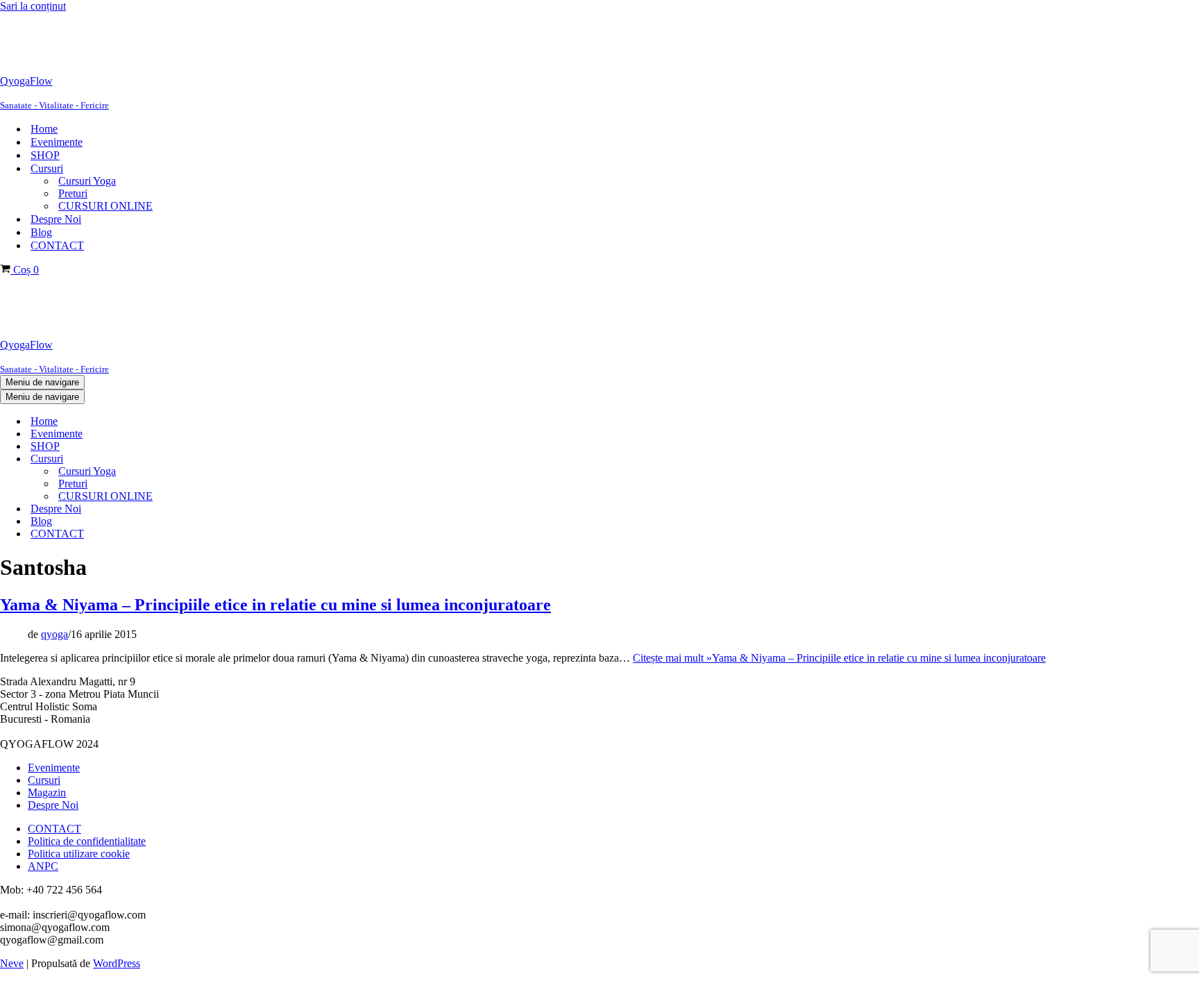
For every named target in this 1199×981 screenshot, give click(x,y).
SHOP (45, 155)
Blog (41, 232)
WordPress (116, 963)
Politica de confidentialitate (87, 841)
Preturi (72, 193)
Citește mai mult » (839, 658)
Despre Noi (56, 219)
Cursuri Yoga (87, 181)
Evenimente (57, 142)
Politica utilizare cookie (79, 854)
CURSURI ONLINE (105, 206)
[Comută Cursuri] (236, 459)
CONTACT (57, 245)
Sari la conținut (33, 6)
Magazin (47, 792)
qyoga (54, 634)
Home (44, 129)
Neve (12, 963)
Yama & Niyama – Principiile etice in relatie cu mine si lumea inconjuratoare (275, 605)
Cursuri (44, 780)
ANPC (43, 866)
